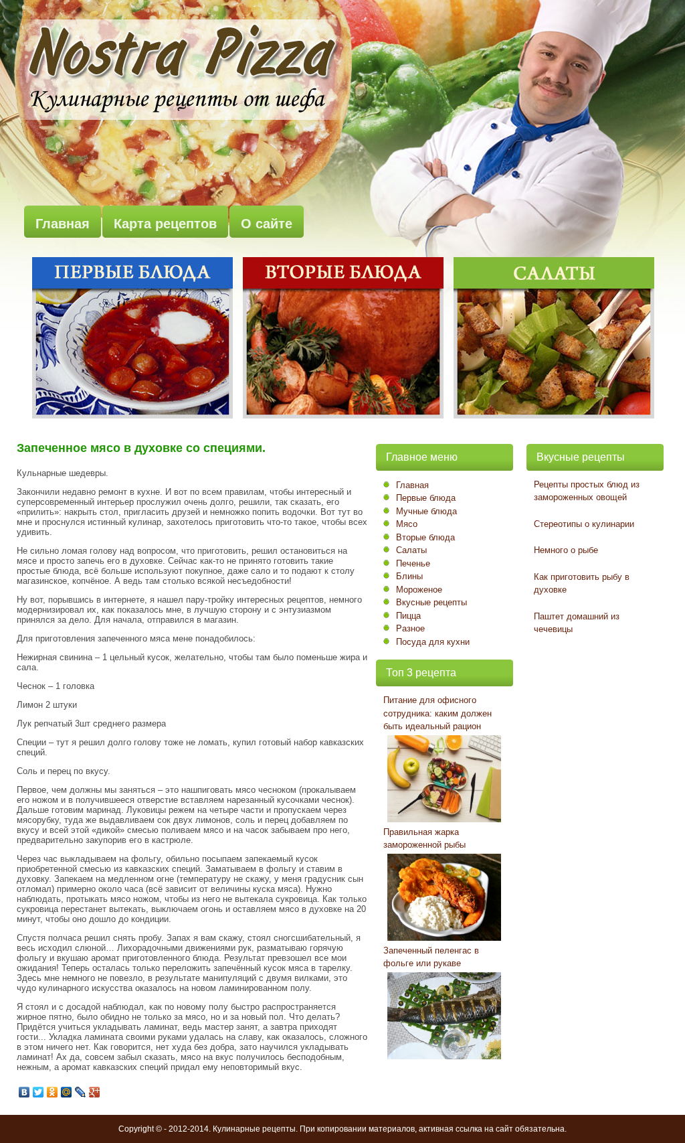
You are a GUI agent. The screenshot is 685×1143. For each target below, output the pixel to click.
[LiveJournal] (81, 1092)
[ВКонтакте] (24, 1092)
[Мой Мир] (67, 1092)
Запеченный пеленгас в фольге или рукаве (431, 957)
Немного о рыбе (566, 550)
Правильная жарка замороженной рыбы (424, 838)
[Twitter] (38, 1092)
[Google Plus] (95, 1092)
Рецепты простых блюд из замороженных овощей (587, 491)
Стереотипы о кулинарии (584, 524)
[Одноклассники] (52, 1092)
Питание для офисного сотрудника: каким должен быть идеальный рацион (437, 713)
